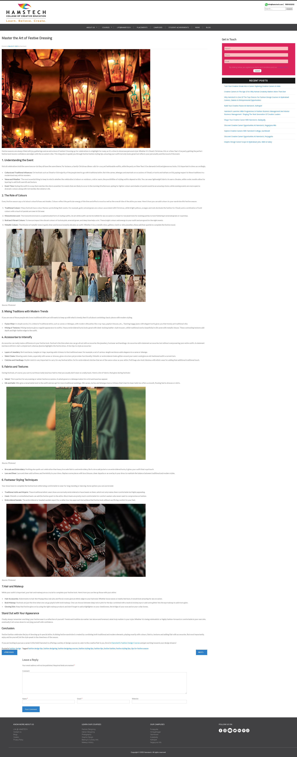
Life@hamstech (124, 27)
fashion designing (50, 648)
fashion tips (98, 648)
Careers (16, 737)
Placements (142, 27)
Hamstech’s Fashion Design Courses (125, 643)
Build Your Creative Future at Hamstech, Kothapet (243, 106)
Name (25, 699)
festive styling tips (123, 648)
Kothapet (153, 740)
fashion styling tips (86, 648)
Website (135, 699)
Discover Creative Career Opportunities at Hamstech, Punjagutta (248, 136)
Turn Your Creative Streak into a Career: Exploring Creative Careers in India (252, 86)
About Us (91, 27)
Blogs (15, 734)
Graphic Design (87, 737)
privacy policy (282, 67)
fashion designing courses (68, 648)
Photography (86, 734)
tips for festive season (139, 648)
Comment (26, 671)
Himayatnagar (155, 732)
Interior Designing (88, 732)
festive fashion (109, 648)
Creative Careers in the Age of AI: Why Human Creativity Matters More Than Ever (255, 91)
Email (79, 699)
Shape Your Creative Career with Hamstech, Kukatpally (244, 120)
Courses (106, 27)
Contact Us (17, 732)
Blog (208, 27)
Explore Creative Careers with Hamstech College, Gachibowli (247, 131)
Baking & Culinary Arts (90, 740)
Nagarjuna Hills (155, 742)
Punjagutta (154, 729)
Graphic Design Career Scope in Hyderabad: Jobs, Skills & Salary (248, 142)
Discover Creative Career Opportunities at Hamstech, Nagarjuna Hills (250, 125)
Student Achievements (179, 27)
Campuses (158, 27)
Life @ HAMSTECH (20, 729)
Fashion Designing (88, 729)
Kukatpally (154, 737)
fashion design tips (35, 648)
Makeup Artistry (87, 742)
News (197, 27)
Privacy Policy (18, 740)
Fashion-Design (15, 648)
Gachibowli (154, 734)
